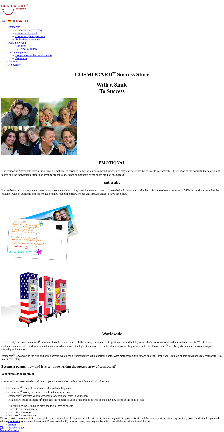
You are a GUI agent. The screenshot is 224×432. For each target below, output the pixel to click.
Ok (2, 427)
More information (9, 430)
